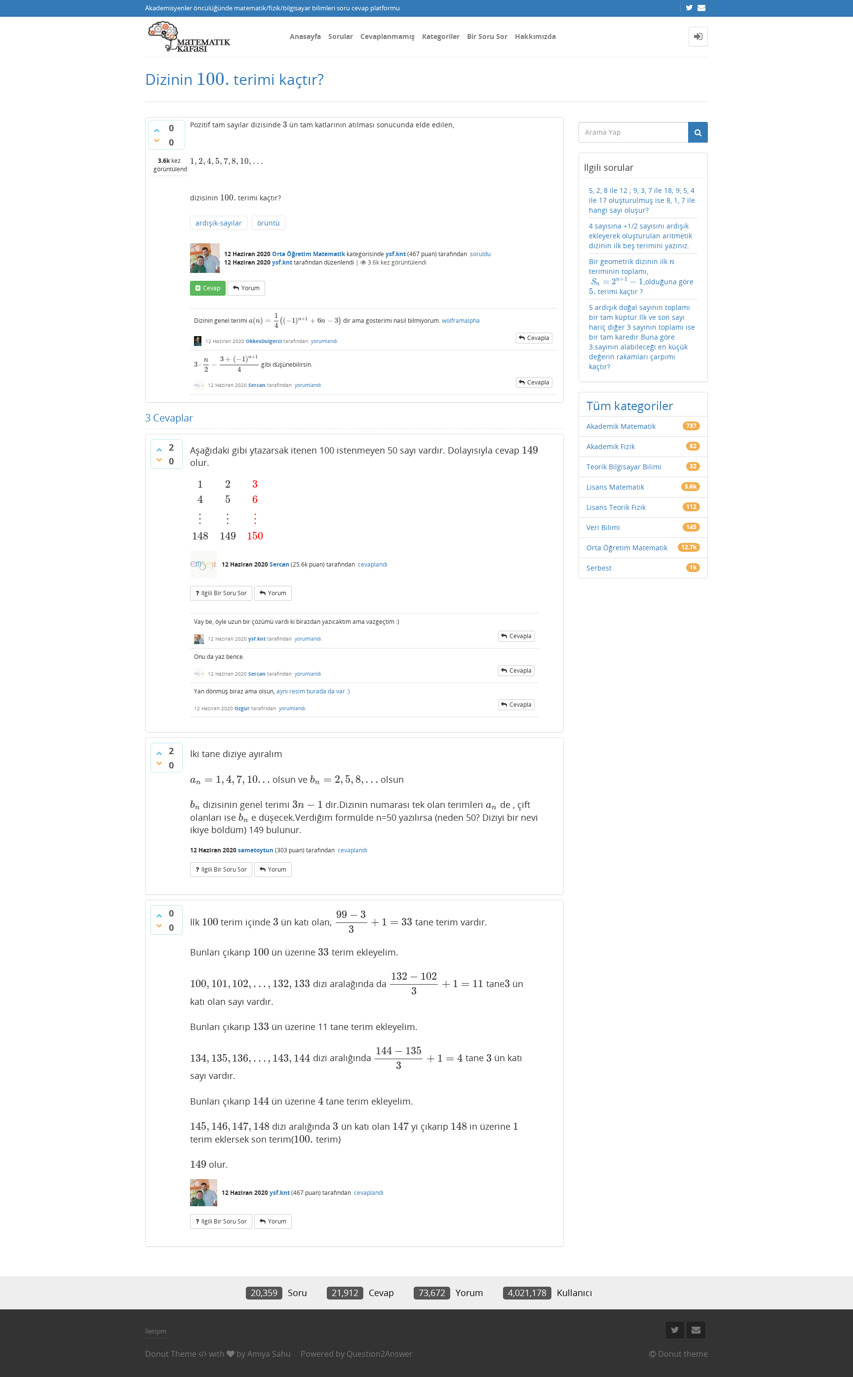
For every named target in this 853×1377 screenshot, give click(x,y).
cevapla (538, 338)
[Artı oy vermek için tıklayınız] (156, 130)
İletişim (155, 1331)
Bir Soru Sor (487, 36)
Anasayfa (305, 36)
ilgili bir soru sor (224, 593)
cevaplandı (373, 564)
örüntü (268, 223)
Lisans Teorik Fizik (616, 507)
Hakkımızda (535, 36)
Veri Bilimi (603, 527)
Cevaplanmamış (387, 36)
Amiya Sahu (269, 1353)
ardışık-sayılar (218, 223)
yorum (250, 288)
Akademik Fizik (610, 446)
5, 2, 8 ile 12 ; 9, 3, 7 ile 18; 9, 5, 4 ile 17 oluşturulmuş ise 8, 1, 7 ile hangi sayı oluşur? (642, 200)
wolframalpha (461, 320)
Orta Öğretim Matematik (308, 254)
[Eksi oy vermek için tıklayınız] (156, 140)
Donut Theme (170, 1353)
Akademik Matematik (621, 426)
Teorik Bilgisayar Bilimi (623, 466)
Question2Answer (380, 1353)
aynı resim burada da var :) (313, 691)
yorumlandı (324, 341)
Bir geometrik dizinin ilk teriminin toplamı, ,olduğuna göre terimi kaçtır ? (641, 277)
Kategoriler (441, 36)
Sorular (340, 36)
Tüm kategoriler (629, 405)
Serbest (599, 568)
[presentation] (213, 79)
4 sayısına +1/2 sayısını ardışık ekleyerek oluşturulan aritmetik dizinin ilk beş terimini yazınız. (640, 235)
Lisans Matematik (615, 487)
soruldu (480, 254)
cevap (211, 288)
